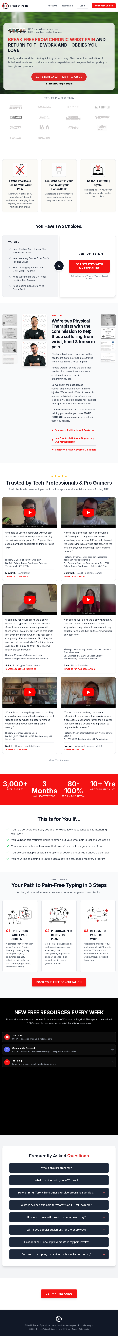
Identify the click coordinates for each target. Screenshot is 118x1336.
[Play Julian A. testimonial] (29, 599)
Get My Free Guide (59, 1293)
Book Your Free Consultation (59, 982)
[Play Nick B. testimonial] (29, 692)
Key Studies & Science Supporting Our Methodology (73, 440)
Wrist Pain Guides (104, 5)
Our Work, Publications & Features (73, 430)
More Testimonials (59, 760)
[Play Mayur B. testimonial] (29, 512)
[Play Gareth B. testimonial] (88, 512)
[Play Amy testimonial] (88, 599)
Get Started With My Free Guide (59, 76)
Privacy (67, 1329)
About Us (52, 5)
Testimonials (66, 5)
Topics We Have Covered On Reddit (74, 449)
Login (82, 5)
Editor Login (84, 1329)
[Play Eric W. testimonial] (88, 692)
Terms (74, 1329)
